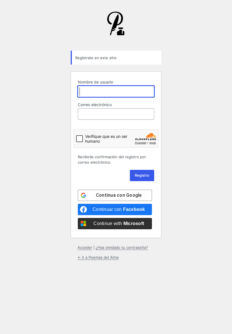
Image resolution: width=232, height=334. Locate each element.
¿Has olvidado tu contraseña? (122, 247)
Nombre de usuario (95, 82)
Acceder (85, 247)
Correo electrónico (95, 104)
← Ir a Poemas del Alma (98, 257)
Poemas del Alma (116, 28)
